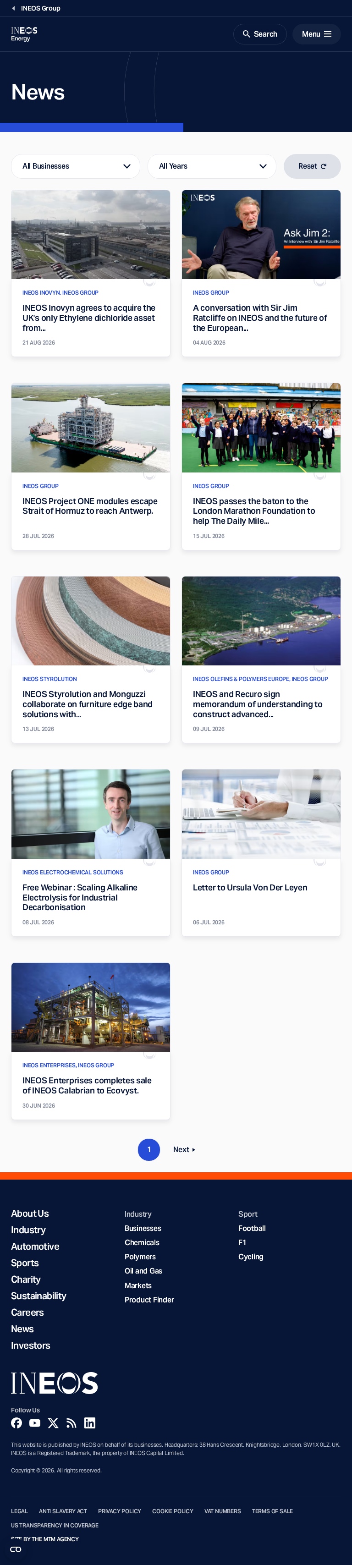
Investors (30, 1345)
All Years (173, 166)
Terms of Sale (272, 1511)
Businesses (143, 1228)
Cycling (251, 1256)
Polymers (140, 1256)
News (22, 1329)
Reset (307, 166)
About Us (30, 1213)
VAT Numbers (222, 1511)
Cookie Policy (172, 1511)
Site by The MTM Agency (45, 1539)
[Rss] (71, 1422)
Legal (19, 1511)
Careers (27, 1312)
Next (187, 1151)
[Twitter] (53, 1422)
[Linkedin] (89, 1422)
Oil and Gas (143, 1271)
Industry (28, 1230)
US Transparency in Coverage (55, 1525)
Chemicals (142, 1242)
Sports (24, 1263)
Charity (26, 1279)
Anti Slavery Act (63, 1511)
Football (252, 1228)
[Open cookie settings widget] (16, 1549)
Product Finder (149, 1300)
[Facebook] (16, 1422)
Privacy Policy (119, 1511)
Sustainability (38, 1296)
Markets (138, 1285)
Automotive (35, 1246)
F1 (242, 1242)
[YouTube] (34, 1422)
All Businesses (45, 166)
